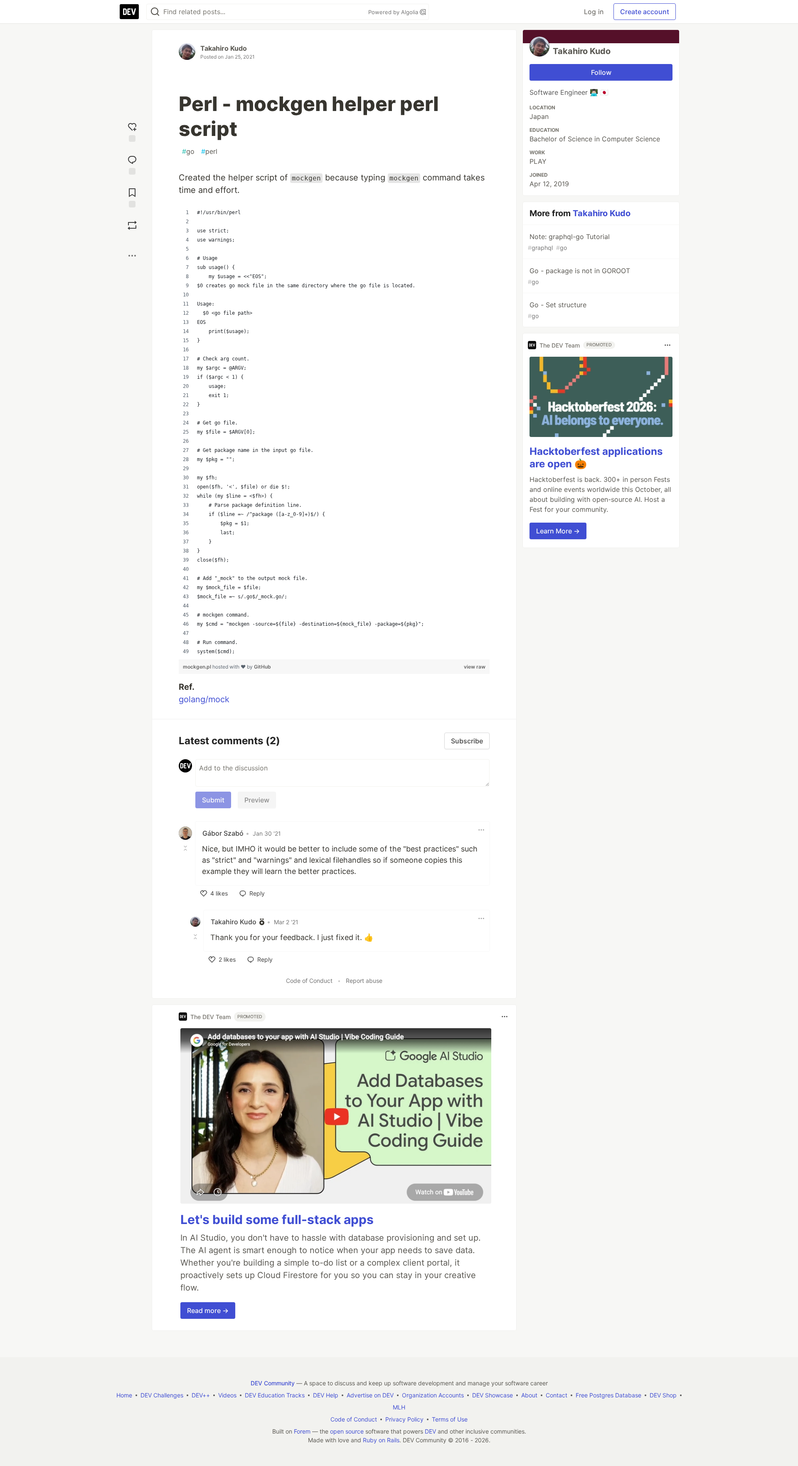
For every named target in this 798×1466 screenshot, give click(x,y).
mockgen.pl (197, 667)
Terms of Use (450, 1419)
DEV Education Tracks (275, 1395)
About (529, 1395)
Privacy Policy (404, 1419)
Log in (593, 11)
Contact (556, 1395)
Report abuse (364, 980)
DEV (430, 1431)
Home (124, 1395)
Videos (227, 1395)
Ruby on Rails (381, 1440)
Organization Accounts (433, 1395)
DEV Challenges (161, 1395)
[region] (334, 432)
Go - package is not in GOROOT (579, 276)
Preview (256, 800)
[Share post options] (132, 255)
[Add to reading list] (132, 197)
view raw (474, 667)
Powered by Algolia (394, 12)
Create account (644, 11)
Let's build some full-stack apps (277, 1219)
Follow (601, 72)
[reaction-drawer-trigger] (132, 131)
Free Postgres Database (608, 1395)
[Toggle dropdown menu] (481, 830)
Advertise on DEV (370, 1395)
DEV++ (201, 1395)
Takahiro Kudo (223, 48)
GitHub (262, 667)
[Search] (155, 12)
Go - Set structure (557, 310)
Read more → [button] (208, 1310)
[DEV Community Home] (129, 11)
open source (347, 1431)
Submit (213, 800)
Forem (302, 1431)
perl (209, 151)
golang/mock (204, 699)
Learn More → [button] (558, 531)
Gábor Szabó (223, 833)
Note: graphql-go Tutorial (569, 241)
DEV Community (273, 1383)
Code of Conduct (309, 980)
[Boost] (132, 225)
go (188, 151)
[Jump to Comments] (132, 164)
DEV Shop (663, 1395)
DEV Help (325, 1395)
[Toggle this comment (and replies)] (186, 848)
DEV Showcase (492, 1395)
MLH (399, 1407)
